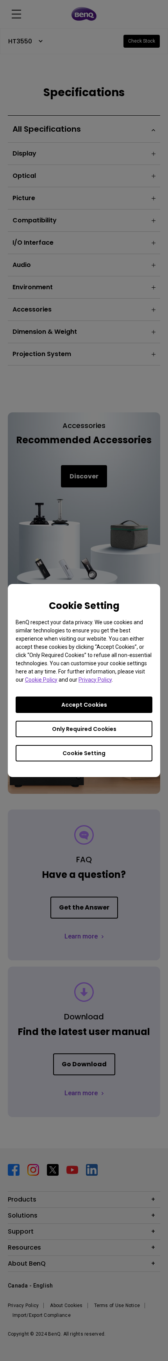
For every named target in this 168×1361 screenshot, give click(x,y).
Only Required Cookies (84, 729)
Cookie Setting (84, 753)
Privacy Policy (95, 680)
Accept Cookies (84, 705)
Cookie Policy (41, 680)
